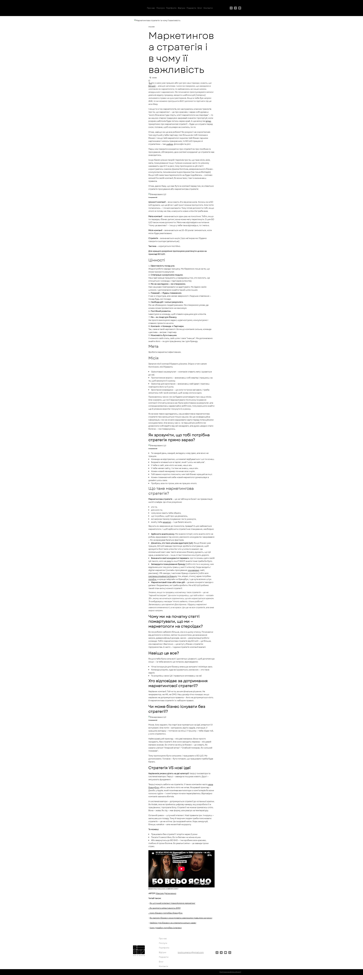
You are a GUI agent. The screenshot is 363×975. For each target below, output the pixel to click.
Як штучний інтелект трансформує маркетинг (172, 903)
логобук (152, 579)
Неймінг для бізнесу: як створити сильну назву (173, 922)
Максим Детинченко (166, 893)
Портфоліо (167, 8)
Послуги (156, 8)
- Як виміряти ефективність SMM (164, 908)
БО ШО (152, 86)
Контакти (203, 8)
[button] (226, 8)
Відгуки (177, 8)
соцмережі (193, 570)
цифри (169, 144)
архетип (167, 522)
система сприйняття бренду (162, 576)
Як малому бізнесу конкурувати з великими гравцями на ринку (181, 918)
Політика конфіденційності (226, 972)
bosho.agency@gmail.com (186, 952)
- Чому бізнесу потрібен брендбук (165, 913)
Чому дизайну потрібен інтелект (166, 927)
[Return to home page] (132, 8)
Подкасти (187, 8)
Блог (195, 8)
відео (208, 121)
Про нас (147, 8)
